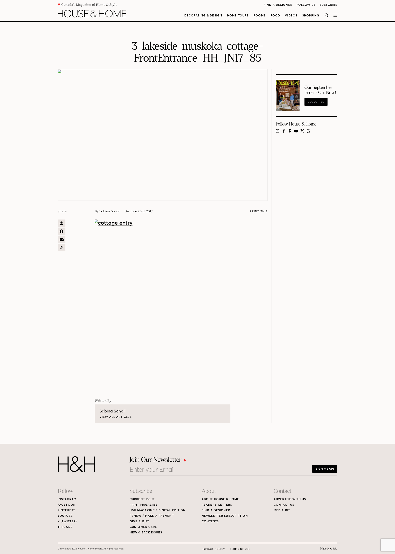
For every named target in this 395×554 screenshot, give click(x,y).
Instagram (67, 499)
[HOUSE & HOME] (92, 13)
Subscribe (328, 5)
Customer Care (143, 527)
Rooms (259, 15)
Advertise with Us (290, 499)
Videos (291, 15)
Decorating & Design (203, 15)
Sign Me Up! (325, 468)
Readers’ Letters (217, 504)
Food (275, 15)
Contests (210, 521)
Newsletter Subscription (225, 516)
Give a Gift (139, 521)
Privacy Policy (213, 549)
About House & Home (220, 499)
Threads (65, 527)
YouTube (65, 516)
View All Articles (116, 417)
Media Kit (282, 510)
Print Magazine (144, 504)
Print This (258, 211)
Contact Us (284, 504)
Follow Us (306, 5)
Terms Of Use (240, 549)
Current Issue (142, 499)
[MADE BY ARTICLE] (328, 548)
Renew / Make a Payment (152, 516)
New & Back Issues (146, 532)
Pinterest (66, 510)
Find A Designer (278, 5)
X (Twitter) (67, 521)
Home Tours (238, 15)
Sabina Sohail (109, 211)
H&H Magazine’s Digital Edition (158, 510)
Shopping (310, 15)
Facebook (66, 504)
